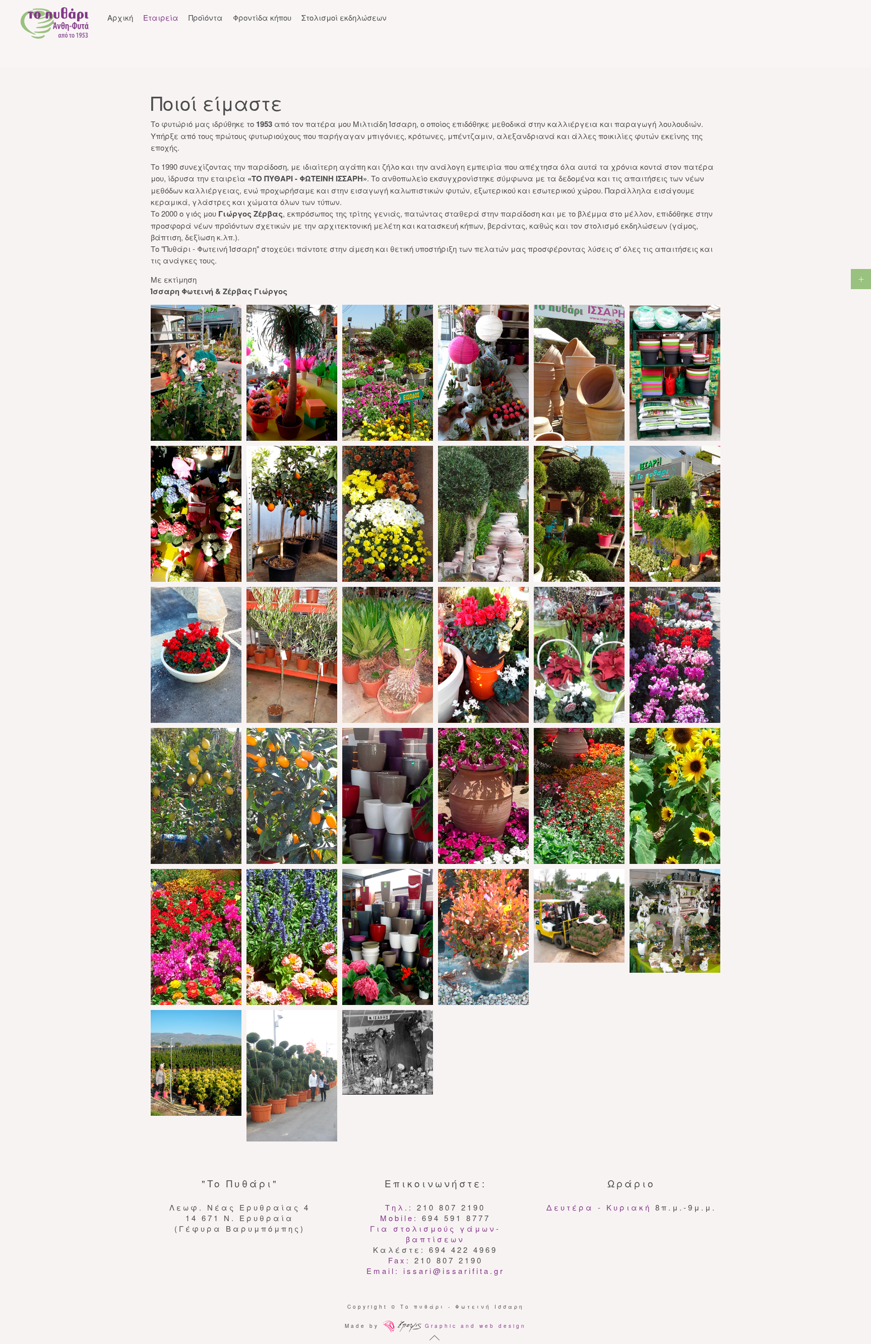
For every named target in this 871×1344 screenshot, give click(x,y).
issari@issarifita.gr (454, 1270)
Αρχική (120, 17)
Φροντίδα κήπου (262, 17)
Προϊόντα (206, 17)
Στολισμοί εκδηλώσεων (344, 17)
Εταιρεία (160, 17)
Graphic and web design (473, 1325)
